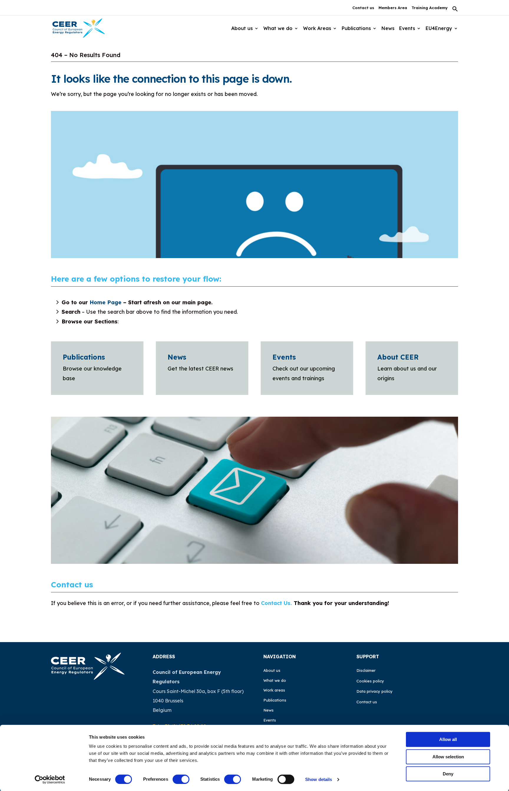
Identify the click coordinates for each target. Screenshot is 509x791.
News (387, 28)
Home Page (105, 302)
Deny (448, 773)
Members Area (393, 8)
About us (271, 670)
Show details (318, 779)
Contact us (363, 8)
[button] (455, 10)
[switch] (181, 779)
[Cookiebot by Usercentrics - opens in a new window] (50, 779)
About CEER (398, 357)
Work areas (274, 690)
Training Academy (430, 8)
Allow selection (448, 756)
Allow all (448, 739)
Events (407, 28)
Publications (84, 357)
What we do (274, 680)
